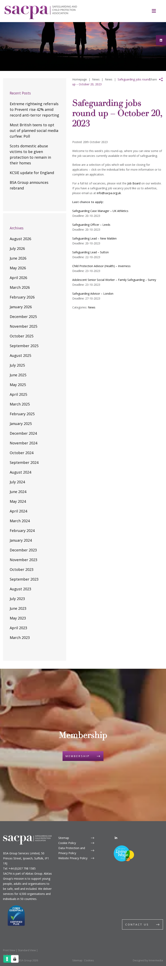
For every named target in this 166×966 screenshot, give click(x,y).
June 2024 (18, 491)
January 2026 (21, 306)
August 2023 (20, 588)
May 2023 (18, 618)
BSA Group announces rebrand (29, 185)
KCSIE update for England (32, 172)
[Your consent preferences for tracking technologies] (15, 959)
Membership (78, 756)
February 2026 (22, 297)
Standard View (27, 950)
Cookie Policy (67, 843)
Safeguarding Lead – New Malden (94, 238)
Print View (9, 950)
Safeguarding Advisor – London (92, 293)
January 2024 (21, 540)
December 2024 (23, 433)
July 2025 (17, 365)
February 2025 (22, 413)
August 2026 (20, 238)
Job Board (133, 183)
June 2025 (18, 374)
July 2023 (17, 598)
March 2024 (20, 520)
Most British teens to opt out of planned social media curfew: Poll (34, 130)
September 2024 (24, 462)
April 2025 (18, 394)
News (91, 307)
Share (153, 79)
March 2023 (20, 637)
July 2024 (17, 481)
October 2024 (21, 452)
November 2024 (23, 443)
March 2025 (20, 404)
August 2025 (20, 355)
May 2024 (18, 501)
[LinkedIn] (116, 838)
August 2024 (20, 472)
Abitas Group (33, 873)
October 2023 (21, 569)
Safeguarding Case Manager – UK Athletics (100, 211)
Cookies (89, 960)
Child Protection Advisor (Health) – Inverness (101, 266)
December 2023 (23, 550)
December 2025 (23, 316)
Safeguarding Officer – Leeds (91, 225)
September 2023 (24, 579)
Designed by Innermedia (148, 960)
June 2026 (18, 258)
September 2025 (24, 345)
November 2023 (23, 559)
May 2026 (18, 267)
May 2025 (18, 384)
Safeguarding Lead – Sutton (90, 252)
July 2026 (17, 248)
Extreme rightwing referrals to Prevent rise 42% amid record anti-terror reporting (34, 109)
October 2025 (21, 336)
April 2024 (18, 511)
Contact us (137, 924)
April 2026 (18, 277)
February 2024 (22, 530)
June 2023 (18, 608)
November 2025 (23, 326)
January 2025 (21, 423)
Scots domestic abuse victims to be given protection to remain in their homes (30, 154)
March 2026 (20, 287)
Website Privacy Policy (72, 858)
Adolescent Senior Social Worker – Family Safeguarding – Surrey (114, 280)
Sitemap (63, 838)
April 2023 (18, 627)
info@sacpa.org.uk (109, 193)
